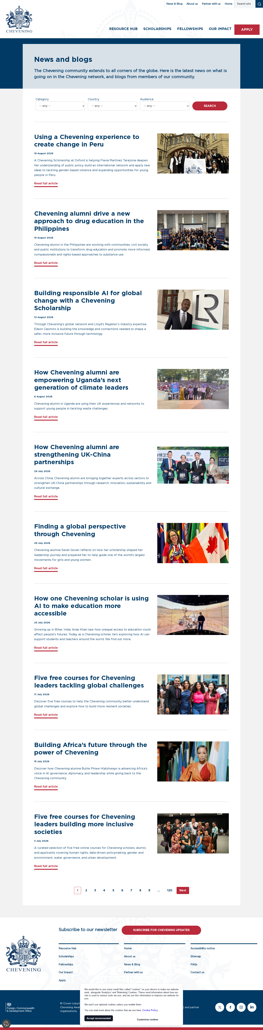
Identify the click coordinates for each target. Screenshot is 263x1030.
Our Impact (66, 972)
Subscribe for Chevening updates (161, 930)
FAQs (194, 964)
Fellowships (190, 29)
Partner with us (211, 4)
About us (192, 4)
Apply (247, 29)
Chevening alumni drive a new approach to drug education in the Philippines (89, 221)
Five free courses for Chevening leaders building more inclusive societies (84, 824)
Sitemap (196, 956)
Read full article (46, 183)
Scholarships (157, 29)
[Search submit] (259, 4)
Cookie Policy (150, 1010)
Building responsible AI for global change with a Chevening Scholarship (88, 300)
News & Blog (174, 4)
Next (182, 890)
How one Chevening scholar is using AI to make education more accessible (91, 606)
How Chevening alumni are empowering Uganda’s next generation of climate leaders (82, 380)
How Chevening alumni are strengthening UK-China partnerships (76, 454)
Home (228, 4)
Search (210, 106)
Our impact (220, 29)
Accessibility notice (203, 948)
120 (169, 890)
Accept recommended (99, 1018)
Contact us (197, 972)
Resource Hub (123, 29)
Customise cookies (147, 1019)
